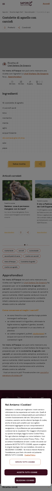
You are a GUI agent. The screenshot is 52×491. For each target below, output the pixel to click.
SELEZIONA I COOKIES (25, 480)
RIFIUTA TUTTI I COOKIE (25, 462)
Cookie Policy (30, 455)
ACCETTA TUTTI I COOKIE (27, 472)
